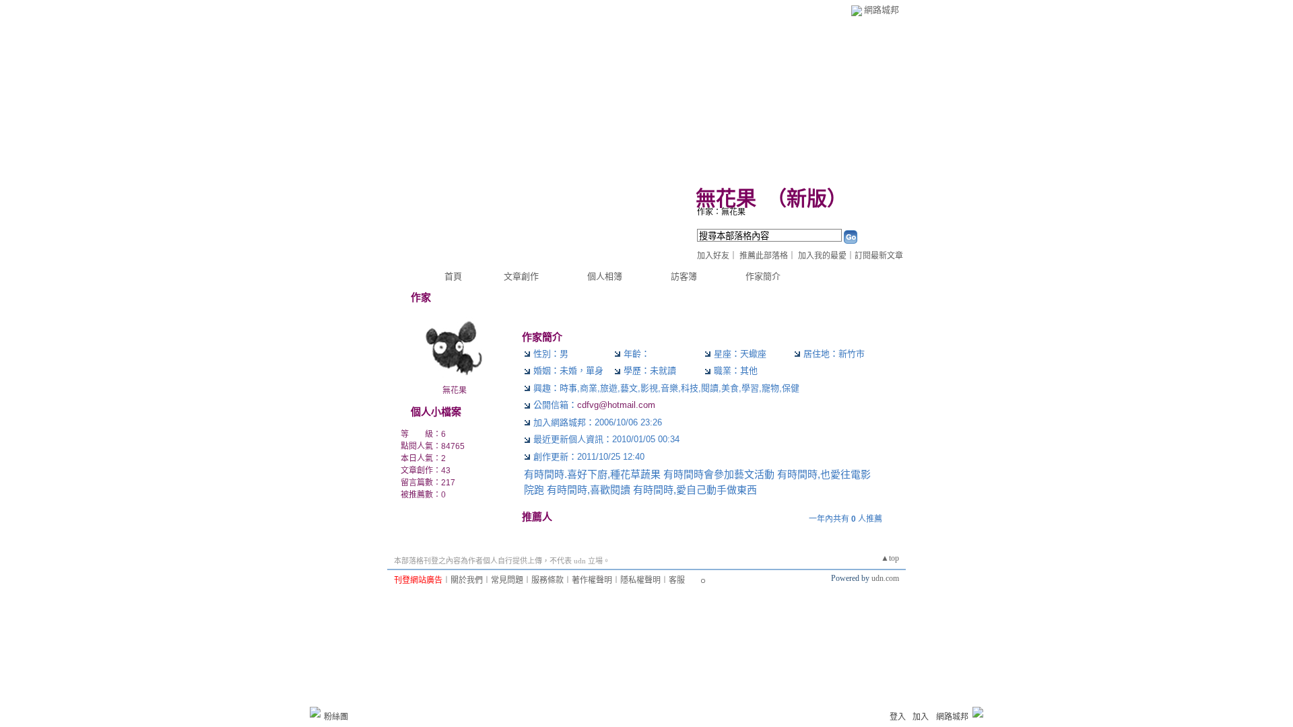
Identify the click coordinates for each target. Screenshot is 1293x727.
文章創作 (521, 276)
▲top (890, 558)
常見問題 (507, 580)
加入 (921, 717)
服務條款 (547, 580)
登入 (898, 717)
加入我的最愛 (822, 256)
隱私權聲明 (640, 580)
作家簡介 (763, 276)
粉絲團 (336, 717)
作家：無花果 (721, 212)
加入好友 (713, 256)
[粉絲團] (315, 712)
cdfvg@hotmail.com (616, 405)
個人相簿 (604, 276)
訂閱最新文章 (879, 256)
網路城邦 (881, 10)
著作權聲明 (592, 580)
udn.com (885, 578)
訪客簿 (684, 276)
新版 (807, 198)
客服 (677, 580)
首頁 (453, 276)
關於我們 (467, 580)
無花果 (726, 198)
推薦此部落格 (763, 256)
